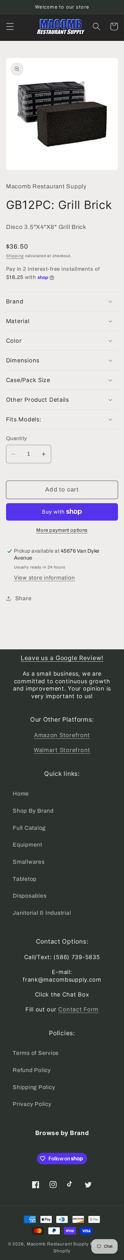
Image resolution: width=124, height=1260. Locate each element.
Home (21, 794)
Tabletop (25, 879)
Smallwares (29, 862)
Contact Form (78, 1009)
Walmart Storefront (62, 750)
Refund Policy (32, 1070)
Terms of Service (36, 1053)
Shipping (15, 256)
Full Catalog (29, 828)
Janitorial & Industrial (42, 913)
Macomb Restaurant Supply (58, 1244)
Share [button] (23, 598)
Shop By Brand (33, 811)
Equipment (27, 845)
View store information (44, 578)
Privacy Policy (32, 1104)
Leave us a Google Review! (62, 658)
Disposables (29, 896)
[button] (10, 26)
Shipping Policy (34, 1087)
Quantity (16, 438)
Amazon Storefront (62, 735)
